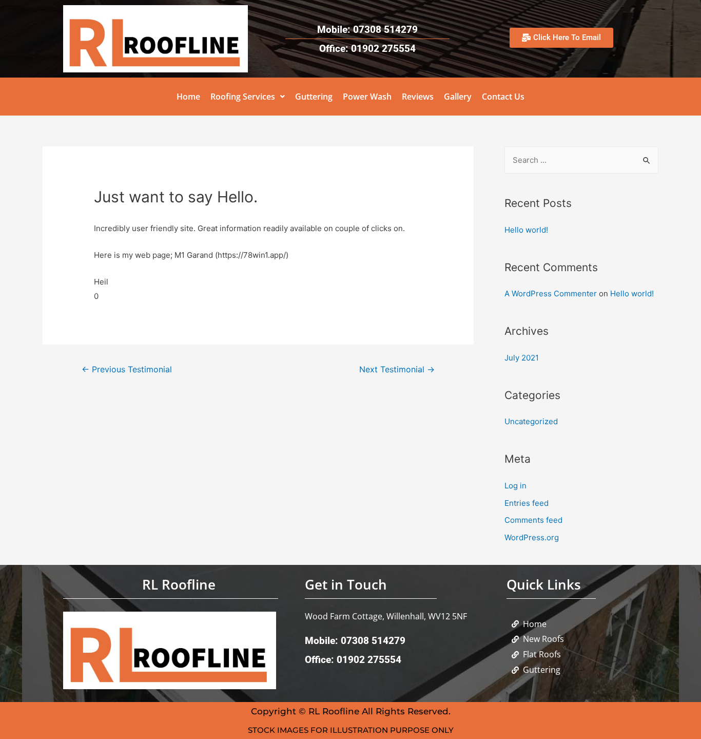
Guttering (314, 96)
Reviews (418, 96)
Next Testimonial (397, 369)
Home (188, 96)
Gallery (458, 96)
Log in (515, 485)
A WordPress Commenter (550, 293)
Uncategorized (531, 421)
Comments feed (533, 520)
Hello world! (526, 230)
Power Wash (367, 96)
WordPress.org (531, 537)
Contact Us (503, 96)
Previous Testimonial (127, 369)
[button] (247, 96)
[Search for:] (581, 160)
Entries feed (526, 503)
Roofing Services (242, 96)
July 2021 (521, 358)
